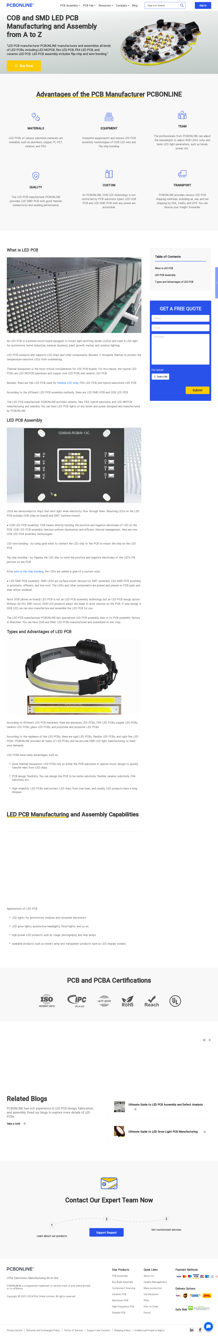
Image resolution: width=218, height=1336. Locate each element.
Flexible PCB (118, 1312)
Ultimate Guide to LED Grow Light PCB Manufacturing (163, 1131)
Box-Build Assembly (122, 1282)
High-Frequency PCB (123, 1306)
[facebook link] (200, 1330)
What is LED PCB (164, 268)
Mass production (153, 1288)
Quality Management (155, 1282)
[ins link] (191, 1330)
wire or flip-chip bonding (28, 571)
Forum (147, 1312)
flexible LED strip (67, 383)
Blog (135, 5)
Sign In (203, 5)
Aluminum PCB (120, 1300)
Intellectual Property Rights (150, 1330)
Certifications (151, 1294)
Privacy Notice (15, 1330)
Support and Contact (99, 1330)
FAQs (146, 1300)
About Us (149, 1275)
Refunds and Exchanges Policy (43, 1330)
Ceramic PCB (119, 1294)
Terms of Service (73, 1330)
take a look (13, 1123)
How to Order (151, 1306)
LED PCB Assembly (165, 275)
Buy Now (26, 66)
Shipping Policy (122, 1330)
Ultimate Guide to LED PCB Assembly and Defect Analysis (165, 1104)
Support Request (106, 1232)
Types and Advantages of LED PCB (174, 281)
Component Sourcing (123, 1288)
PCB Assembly (120, 1275)
